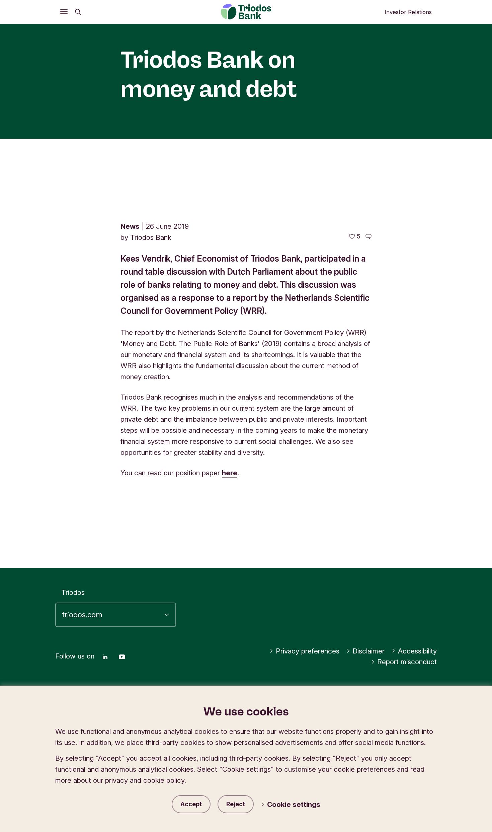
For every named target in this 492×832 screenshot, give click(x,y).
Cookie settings (293, 804)
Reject (235, 804)
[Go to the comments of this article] (368, 236)
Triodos (73, 592)
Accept (191, 804)
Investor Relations (408, 12)
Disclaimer (368, 651)
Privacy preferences (307, 651)
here (229, 473)
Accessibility (417, 651)
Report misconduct (407, 661)
